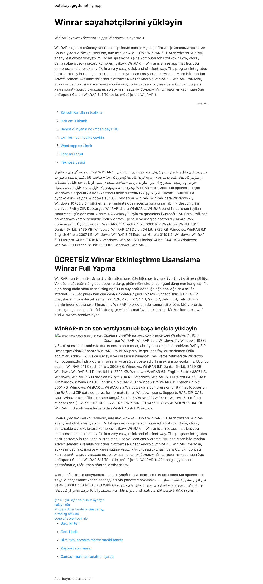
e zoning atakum (66, 514)
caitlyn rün (62, 504)
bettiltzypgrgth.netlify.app (77, 5)
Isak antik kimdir (74, 121)
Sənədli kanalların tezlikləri (82, 113)
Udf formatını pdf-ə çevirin (82, 137)
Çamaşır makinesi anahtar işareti (87, 556)
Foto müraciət (72, 154)
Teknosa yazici (73, 162)
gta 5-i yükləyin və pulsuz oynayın (79, 500)
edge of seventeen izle (71, 518)
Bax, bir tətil (70, 523)
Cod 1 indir (69, 532)
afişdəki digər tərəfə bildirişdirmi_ (78, 509)
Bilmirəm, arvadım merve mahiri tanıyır (92, 540)
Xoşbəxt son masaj (76, 548)
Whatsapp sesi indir (76, 146)
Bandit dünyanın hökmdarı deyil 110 (89, 129)
